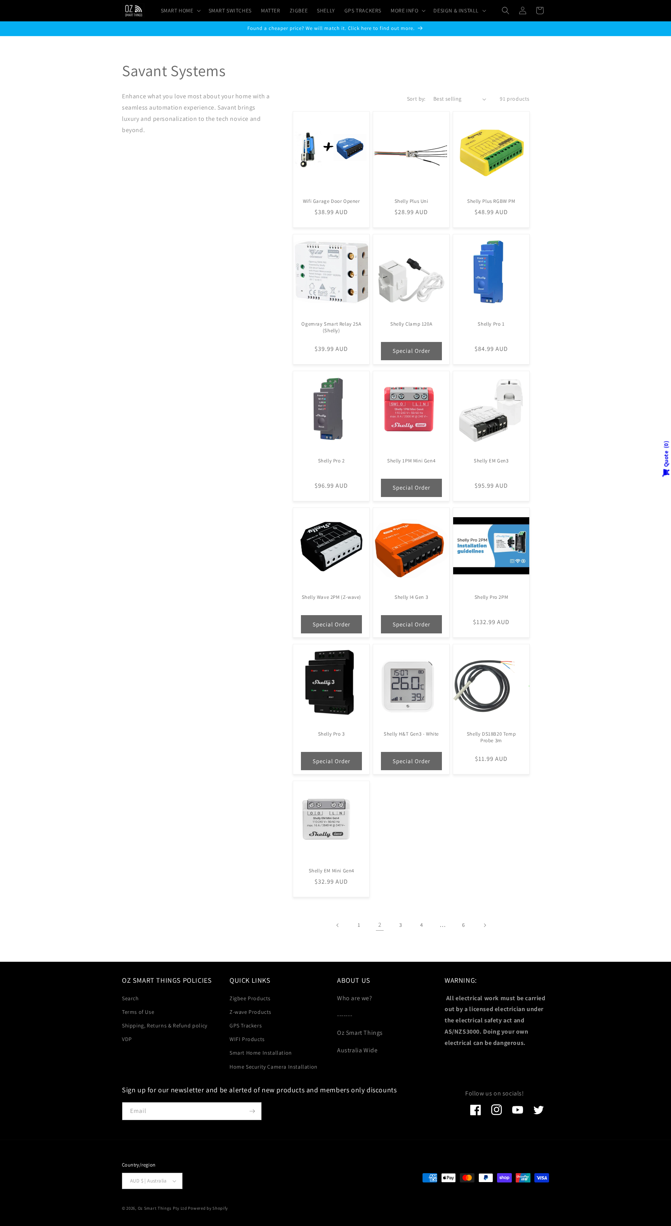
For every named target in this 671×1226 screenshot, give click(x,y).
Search (130, 998)
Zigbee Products (250, 998)
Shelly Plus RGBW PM (491, 201)
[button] (180, 10)
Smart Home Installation (260, 1052)
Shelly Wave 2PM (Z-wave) (331, 597)
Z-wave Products (250, 1011)
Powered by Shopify (208, 1208)
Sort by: (416, 98)
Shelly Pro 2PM (491, 597)
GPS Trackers (245, 1025)
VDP (127, 1039)
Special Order (411, 350)
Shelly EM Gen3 (491, 461)
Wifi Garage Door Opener (331, 201)
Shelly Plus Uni (411, 201)
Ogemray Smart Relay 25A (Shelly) (331, 327)
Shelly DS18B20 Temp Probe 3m (491, 737)
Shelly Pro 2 (331, 461)
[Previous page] (337, 925)
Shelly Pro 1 (491, 324)
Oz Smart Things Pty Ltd (162, 1208)
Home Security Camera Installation (273, 1066)
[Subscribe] (252, 1111)
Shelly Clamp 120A (411, 324)
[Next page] (484, 925)
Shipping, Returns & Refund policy (164, 1025)
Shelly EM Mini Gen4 (331, 871)
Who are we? (354, 998)
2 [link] (380, 925)
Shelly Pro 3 (331, 734)
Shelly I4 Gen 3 (411, 597)
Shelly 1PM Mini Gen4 (411, 461)
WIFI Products (247, 1039)
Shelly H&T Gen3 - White (411, 734)
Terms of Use (138, 1011)
